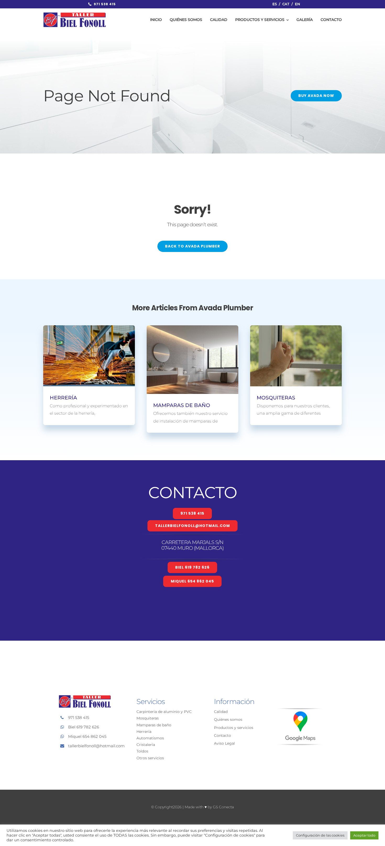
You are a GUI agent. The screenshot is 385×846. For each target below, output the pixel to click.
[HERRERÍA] (89, 355)
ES (274, 4)
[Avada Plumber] (74, 14)
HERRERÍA (63, 397)
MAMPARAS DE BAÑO (181, 405)
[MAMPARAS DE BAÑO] (192, 359)
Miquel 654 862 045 (87, 736)
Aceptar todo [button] (364, 835)
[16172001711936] (299, 710)
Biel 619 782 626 (83, 726)
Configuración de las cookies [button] (320, 835)
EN (297, 4)
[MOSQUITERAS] (296, 355)
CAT (285, 4)
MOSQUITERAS (276, 397)
